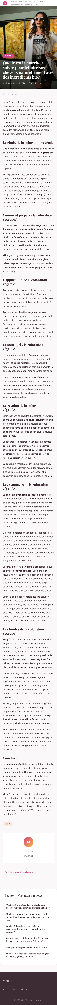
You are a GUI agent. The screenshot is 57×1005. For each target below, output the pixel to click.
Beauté (8, 56)
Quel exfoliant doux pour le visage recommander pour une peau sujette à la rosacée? (25, 929)
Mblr (6, 981)
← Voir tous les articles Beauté (18, 872)
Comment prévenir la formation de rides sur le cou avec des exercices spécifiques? (27, 939)
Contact (24, 989)
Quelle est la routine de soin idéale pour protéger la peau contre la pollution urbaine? (28, 906)
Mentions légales (10, 989)
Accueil (6, 94)
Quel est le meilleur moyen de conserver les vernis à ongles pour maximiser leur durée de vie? (28, 917)
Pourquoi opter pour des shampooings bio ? (27, 947)
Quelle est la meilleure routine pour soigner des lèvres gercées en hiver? (27, 955)
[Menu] (51, 3)
